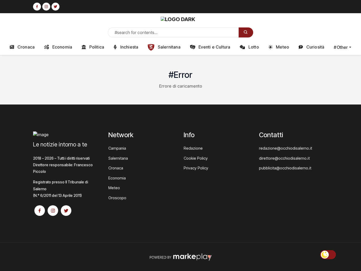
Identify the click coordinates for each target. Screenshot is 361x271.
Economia (61, 47)
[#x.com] (55, 6)
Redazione (193, 148)
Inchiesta (128, 47)
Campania (117, 148)
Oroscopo (117, 197)
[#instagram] (46, 6)
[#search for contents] (246, 32)
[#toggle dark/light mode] (328, 254)
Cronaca (25, 47)
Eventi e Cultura (213, 47)
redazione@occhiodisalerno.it (285, 148)
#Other (341, 47)
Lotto (253, 47)
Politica (96, 47)
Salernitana (168, 47)
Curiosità (314, 47)
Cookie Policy (196, 158)
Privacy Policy (196, 167)
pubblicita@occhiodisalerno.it (285, 167)
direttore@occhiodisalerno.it (284, 158)
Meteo (282, 47)
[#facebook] (37, 6)
